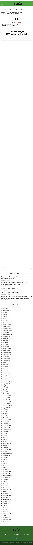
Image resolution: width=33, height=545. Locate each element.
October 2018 (6, 427)
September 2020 (7, 382)
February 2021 (7, 372)
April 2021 (5, 368)
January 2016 (6, 491)
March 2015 (6, 511)
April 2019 (5, 415)
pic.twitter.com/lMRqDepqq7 (16, 27)
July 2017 (5, 457)
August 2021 (6, 360)
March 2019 (6, 417)
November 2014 (7, 519)
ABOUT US (6, 534)
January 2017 (6, 467)
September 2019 (7, 406)
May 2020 (5, 390)
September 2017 (7, 453)
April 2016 (5, 485)
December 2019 (7, 400)
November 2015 (7, 495)
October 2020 (6, 380)
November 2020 (7, 378)
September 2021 (7, 358)
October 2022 (6, 332)
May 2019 (5, 413)
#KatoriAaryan (24, 25)
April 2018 (5, 439)
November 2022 (7, 330)
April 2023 (5, 320)
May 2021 (5, 366)
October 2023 (6, 308)
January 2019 (6, 421)
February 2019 (7, 419)
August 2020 (6, 384)
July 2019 (5, 409)
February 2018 (7, 443)
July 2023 (5, 314)
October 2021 (6, 356)
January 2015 (6, 515)
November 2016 (7, 471)
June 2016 (5, 481)
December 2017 (7, 447)
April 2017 (5, 463)
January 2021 (6, 374)
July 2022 (5, 338)
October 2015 (6, 497)
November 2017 (7, 449)
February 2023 (7, 324)
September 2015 (7, 499)
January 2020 (6, 398)
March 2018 (6, 441)
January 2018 (6, 445)
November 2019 (7, 402)
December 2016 (7, 469)
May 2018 (5, 437)
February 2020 (7, 396)
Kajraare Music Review (8, 288)
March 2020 (6, 394)
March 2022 (6, 346)
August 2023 (6, 312)
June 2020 (6, 388)
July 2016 (5, 479)
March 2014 (6, 521)
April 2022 (5, 344)
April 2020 (6, 392)
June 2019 (5, 411)
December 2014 (7, 517)
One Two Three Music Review (10, 292)
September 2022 (7, 334)
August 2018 (6, 431)
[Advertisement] (16, 60)
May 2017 (5, 461)
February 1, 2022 (16, 37)
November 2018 (7, 425)
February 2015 (7, 513)
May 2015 (5, 507)
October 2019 (6, 404)
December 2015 (7, 493)
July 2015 (5, 503)
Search (30, 268)
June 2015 (5, 505)
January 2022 (6, 350)
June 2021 (5, 364)
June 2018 (5, 435)
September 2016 (7, 475)
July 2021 (5, 362)
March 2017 (6, 465)
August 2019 (6, 408)
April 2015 (5, 509)
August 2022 (6, 336)
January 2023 (6, 326)
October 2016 (6, 473)
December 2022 (7, 328)
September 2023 (7, 310)
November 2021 (7, 354)
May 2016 (5, 483)
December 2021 (7, 352)
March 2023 (6, 322)
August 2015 (6, 501)
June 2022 (5, 340)
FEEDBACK (27, 534)
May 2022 (5, 342)
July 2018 (5, 433)
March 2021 (6, 370)
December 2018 (7, 423)
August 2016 (6, 477)
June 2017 (5, 459)
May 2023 (5, 318)
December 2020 (7, 376)
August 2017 (6, 455)
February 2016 (7, 489)
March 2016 (6, 487)
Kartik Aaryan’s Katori (11, 13)
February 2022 (7, 348)
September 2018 (7, 429)
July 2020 (5, 386)
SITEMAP (16, 534)
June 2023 (5, 316)
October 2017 (6, 451)
